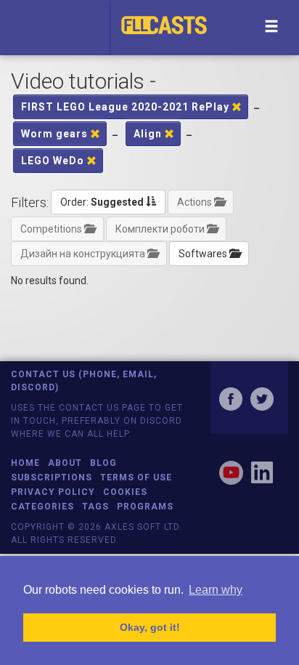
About (65, 463)
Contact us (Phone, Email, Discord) (84, 380)
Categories (42, 506)
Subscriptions (51, 477)
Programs (145, 506)
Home (25, 463)
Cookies (125, 492)
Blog (103, 463)
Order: (102, 202)
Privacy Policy (53, 492)
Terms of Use (136, 477)
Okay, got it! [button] (150, 627)
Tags (95, 506)
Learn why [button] (215, 590)
